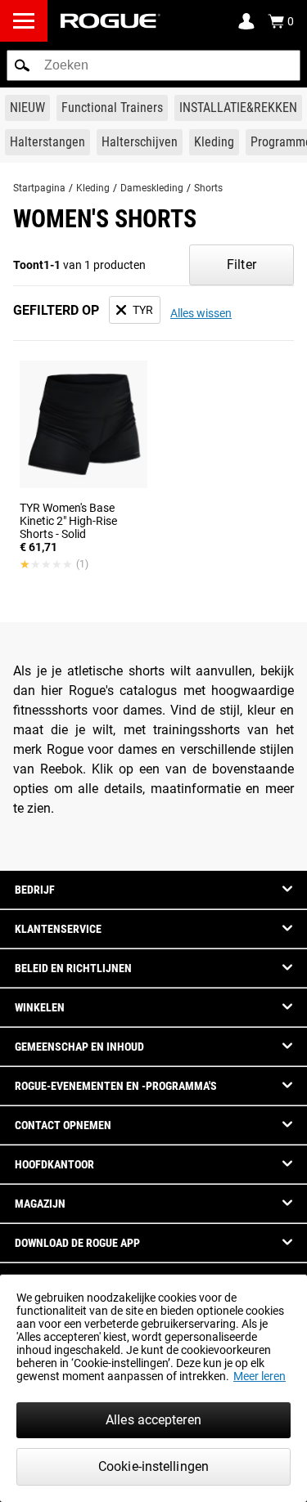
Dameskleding (151, 188)
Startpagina (39, 188)
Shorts (208, 188)
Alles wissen (201, 313)
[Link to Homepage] (110, 21)
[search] (153, 65)
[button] (22, 65)
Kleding (93, 188)
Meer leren (259, 1376)
